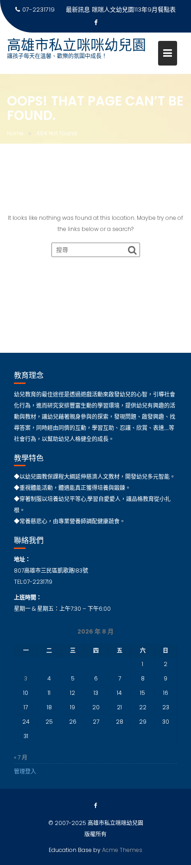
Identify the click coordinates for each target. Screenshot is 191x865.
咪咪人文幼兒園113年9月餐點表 (134, 9)
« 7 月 (20, 757)
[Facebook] (95, 22)
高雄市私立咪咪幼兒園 (76, 45)
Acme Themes (122, 850)
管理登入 (25, 771)
